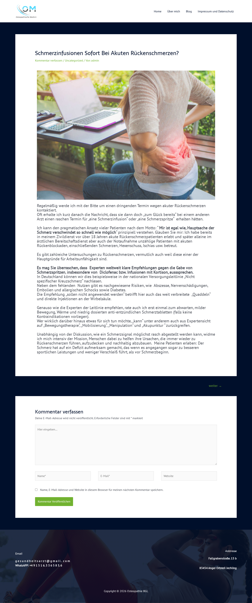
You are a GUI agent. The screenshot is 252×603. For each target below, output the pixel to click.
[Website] (189, 476)
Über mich (173, 11)
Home (157, 11)
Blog (189, 11)
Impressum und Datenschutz (216, 11)
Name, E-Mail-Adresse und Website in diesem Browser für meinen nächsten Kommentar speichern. (101, 490)
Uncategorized (74, 60)
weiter (215, 386)
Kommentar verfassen (48, 60)
